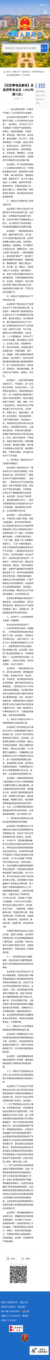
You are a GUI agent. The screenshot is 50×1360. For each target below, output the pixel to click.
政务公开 (16, 72)
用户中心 (43, 5)
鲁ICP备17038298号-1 (11, 1311)
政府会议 (26, 72)
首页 (8, 72)
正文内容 (26, 75)
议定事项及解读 (13, 75)
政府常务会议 (38, 72)
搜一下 (44, 48)
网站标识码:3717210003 (15, 1315)
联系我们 (22, 1307)
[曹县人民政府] (25, 36)
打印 (13, 1259)
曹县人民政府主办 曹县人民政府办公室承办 (14, 1304)
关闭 (28, 1259)
